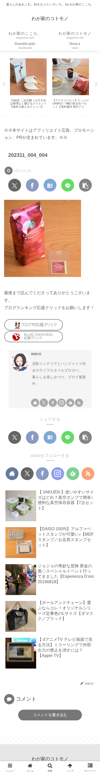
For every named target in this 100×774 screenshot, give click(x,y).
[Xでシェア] (14, 185)
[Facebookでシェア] (32, 185)
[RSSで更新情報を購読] (79, 403)
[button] (85, 185)
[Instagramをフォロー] (61, 403)
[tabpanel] (28, 83)
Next (96, 84)
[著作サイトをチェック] (35, 403)
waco (36, 354)
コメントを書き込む (50, 715)
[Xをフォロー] (44, 403)
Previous (3, 84)
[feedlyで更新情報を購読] (70, 403)
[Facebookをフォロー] (53, 403)
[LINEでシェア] (67, 185)
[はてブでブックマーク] (50, 185)
